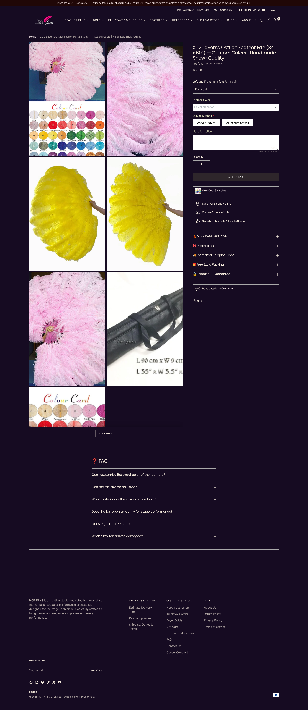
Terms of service (214, 626)
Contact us (227, 288)
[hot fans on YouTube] (263, 10)
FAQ (169, 639)
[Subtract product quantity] (196, 164)
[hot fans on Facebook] (240, 10)
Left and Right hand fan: (215, 81)
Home (32, 36)
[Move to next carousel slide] (276, 563)
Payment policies (140, 618)
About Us (210, 607)
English (272, 10)
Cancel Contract (177, 652)
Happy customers (177, 607)
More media (105, 433)
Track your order (177, 614)
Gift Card (172, 626)
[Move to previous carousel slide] (268, 563)
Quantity (198, 157)
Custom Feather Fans (180, 633)
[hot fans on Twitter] (259, 10)
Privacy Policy (213, 620)
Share (201, 301)
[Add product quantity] (207, 164)
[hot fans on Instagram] (245, 10)
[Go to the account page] (269, 20)
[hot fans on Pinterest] (249, 10)
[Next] (255, 20)
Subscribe (97, 670)
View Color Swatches (214, 190)
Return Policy (212, 614)
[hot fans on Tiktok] (254, 10)
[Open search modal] (261, 20)
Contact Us (173, 646)
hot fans (198, 63)
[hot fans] (44, 20)
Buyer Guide (174, 620)
